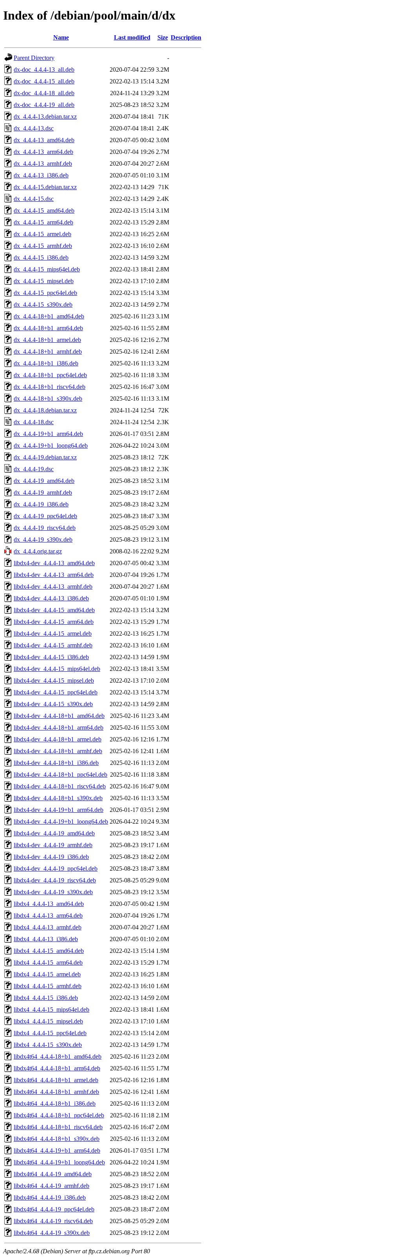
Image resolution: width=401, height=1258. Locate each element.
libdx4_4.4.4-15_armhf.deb (47, 986)
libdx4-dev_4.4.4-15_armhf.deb (53, 645)
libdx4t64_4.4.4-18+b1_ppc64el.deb (59, 1115)
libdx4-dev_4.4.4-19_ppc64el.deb (56, 868)
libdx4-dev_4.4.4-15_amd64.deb (54, 610)
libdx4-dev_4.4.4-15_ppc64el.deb (56, 692)
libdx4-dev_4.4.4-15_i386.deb (51, 657)
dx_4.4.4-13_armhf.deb (43, 163)
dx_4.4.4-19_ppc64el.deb (45, 516)
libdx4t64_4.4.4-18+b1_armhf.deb (56, 1091)
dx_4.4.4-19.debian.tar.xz (45, 457)
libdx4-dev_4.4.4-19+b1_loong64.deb (61, 821)
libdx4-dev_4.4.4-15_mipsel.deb (54, 680)
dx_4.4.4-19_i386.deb (41, 504)
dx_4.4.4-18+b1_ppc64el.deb (50, 375)
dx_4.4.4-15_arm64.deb (43, 222)
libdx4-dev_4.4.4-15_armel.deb (53, 633)
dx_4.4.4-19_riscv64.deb (45, 527)
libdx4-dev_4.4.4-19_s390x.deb (53, 892)
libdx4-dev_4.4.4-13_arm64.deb (54, 574)
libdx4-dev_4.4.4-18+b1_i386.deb (56, 762)
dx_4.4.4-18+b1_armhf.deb (48, 351)
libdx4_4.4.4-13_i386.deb (46, 939)
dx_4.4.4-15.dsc (34, 198)
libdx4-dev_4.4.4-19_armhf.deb (53, 845)
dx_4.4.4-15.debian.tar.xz (45, 187)
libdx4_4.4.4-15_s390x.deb (48, 1044)
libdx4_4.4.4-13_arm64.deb (48, 915)
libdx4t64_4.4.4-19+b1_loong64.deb (59, 1162)
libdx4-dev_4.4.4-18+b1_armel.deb (57, 739)
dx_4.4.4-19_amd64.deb (44, 480)
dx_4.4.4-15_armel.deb (42, 234)
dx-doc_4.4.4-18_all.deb (44, 93)
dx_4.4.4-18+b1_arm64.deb (48, 328)
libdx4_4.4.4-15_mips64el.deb (51, 1009)
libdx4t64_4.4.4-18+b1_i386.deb (55, 1103)
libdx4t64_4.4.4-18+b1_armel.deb (56, 1080)
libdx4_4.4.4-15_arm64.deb (48, 962)
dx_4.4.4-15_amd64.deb (44, 210)
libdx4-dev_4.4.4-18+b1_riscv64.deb (60, 786)
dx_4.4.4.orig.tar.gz (38, 551)
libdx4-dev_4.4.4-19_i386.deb (51, 856)
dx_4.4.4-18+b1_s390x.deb (48, 398)
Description (186, 37)
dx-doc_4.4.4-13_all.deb (44, 69)
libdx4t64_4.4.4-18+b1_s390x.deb (56, 1138)
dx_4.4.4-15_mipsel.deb (44, 281)
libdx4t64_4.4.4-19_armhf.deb (51, 1185)
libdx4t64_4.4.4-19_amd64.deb (53, 1174)
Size (162, 37)
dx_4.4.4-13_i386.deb (41, 175)
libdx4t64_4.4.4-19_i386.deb (50, 1197)
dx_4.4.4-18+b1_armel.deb (47, 339)
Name (61, 37)
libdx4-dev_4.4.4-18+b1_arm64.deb (58, 727)
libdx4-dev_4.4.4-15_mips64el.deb (57, 668)
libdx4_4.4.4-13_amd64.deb (49, 903)
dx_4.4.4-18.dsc (34, 422)
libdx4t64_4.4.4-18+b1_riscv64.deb (58, 1127)
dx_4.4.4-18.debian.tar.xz (45, 410)
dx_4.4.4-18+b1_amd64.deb (49, 316)
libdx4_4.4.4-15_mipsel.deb (48, 1021)
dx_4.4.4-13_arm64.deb (43, 151)
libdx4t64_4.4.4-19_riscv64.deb (53, 1221)
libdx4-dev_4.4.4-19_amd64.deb (54, 833)
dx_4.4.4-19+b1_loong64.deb (51, 445)
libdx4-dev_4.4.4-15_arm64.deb (54, 621)
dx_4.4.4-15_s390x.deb (43, 304)
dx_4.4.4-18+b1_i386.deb (46, 363)
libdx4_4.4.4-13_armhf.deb (47, 927)
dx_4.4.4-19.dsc (34, 469)
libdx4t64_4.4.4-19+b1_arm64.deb (57, 1150)
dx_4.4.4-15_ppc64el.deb (45, 292)
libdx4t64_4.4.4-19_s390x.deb (52, 1232)
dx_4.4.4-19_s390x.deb (43, 539)
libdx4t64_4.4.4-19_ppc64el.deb (54, 1209)
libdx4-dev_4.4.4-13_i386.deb (51, 598)
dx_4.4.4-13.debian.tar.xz (45, 116)
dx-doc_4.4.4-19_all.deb (44, 104)
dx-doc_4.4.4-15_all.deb (44, 81)
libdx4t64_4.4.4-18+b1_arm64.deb (57, 1068)
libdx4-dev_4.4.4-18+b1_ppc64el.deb (60, 774)
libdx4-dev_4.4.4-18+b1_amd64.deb (59, 715)
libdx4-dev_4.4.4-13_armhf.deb (53, 586)
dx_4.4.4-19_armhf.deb (43, 492)
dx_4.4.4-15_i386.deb (41, 257)
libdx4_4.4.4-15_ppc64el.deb (50, 1033)
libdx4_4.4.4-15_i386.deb (46, 997)
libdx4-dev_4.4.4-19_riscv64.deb (55, 880)
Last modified (132, 37)
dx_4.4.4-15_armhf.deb (43, 245)
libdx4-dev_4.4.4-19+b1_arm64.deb (58, 809)
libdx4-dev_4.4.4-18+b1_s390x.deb (58, 798)
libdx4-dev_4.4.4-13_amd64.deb (54, 563)
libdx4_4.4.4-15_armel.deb (47, 974)
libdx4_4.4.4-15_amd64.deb (49, 950)
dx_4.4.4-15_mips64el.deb (47, 269)
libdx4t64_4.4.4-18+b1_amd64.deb (57, 1056)
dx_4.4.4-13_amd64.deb (44, 140)
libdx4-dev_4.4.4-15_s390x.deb (53, 704)
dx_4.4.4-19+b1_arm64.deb (48, 433)
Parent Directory (34, 57)
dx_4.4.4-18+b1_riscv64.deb (49, 386)
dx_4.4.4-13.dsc (34, 128)
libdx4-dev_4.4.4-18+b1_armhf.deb (58, 751)
